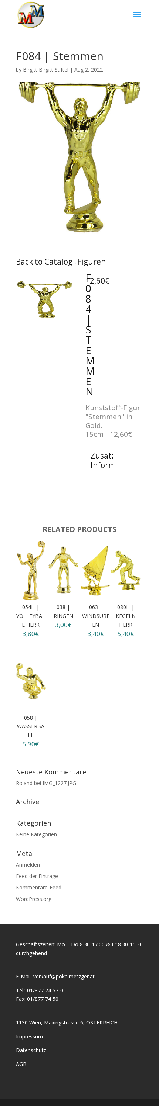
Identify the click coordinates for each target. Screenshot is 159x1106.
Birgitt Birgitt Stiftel (45, 69)
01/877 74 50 (42, 998)
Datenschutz (31, 1050)
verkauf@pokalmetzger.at (64, 976)
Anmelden (28, 864)
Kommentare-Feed (38, 887)
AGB (21, 1064)
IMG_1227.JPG (59, 783)
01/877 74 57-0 (45, 990)
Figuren (91, 261)
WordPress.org (33, 898)
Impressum (29, 1036)
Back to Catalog (45, 261)
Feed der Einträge (37, 875)
